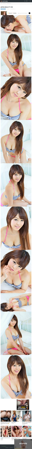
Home (1, 3)
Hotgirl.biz (4, 446)
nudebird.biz (11, 447)
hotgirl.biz (6, 447)
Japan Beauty (4, 3)
